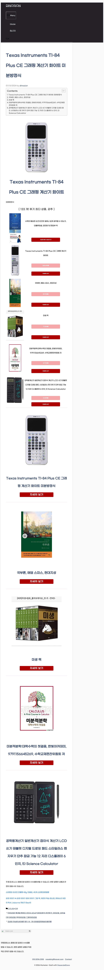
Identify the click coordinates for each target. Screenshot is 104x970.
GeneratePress (63, 965)
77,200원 (45, 326)
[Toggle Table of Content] (62, 90)
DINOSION (13, 5)
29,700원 (45, 294)
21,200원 (45, 398)
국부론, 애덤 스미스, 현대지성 (19, 97)
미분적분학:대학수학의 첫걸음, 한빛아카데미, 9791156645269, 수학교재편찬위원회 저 (37, 104)
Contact (68, 959)
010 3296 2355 (38, 959)
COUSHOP (13, 909)
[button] (7, 39)
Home (12, 24)
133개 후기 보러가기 (45, 239)
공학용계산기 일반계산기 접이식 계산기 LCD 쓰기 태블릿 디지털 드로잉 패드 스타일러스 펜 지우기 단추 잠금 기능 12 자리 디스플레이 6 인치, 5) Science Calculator (36, 110)
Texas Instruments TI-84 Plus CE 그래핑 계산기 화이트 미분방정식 (35, 95)
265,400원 (46, 265)
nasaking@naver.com (54, 959)
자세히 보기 (46, 273)
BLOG (13, 31)
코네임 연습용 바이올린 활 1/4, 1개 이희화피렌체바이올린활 (30, 922)
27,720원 (45, 363)
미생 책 (11, 100)
